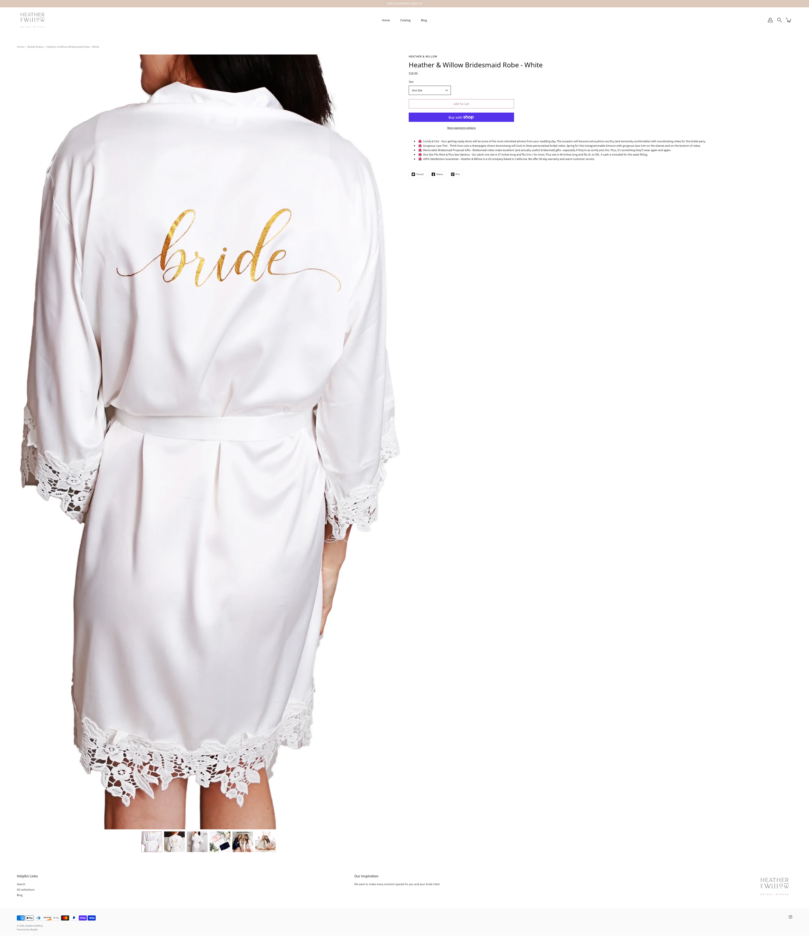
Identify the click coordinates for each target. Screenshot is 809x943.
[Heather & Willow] (32, 20)
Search (21, 884)
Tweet (420, 174)
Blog (424, 20)
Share (439, 174)
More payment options (461, 128)
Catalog (405, 20)
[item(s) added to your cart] (788, 20)
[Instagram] (790, 917)
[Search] (779, 20)
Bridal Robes (35, 47)
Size (411, 82)
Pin (458, 174)
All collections (26, 889)
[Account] (770, 20)
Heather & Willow (34, 925)
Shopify (34, 929)
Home (386, 20)
